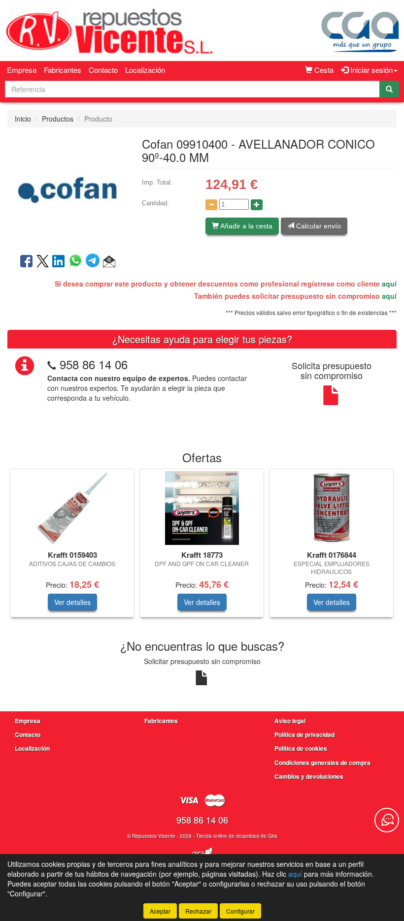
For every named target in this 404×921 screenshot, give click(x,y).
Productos (57, 119)
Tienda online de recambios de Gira (236, 835)
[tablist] (202, 548)
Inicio (23, 119)
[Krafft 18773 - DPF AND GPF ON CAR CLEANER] (201, 508)
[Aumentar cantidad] (257, 204)
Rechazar (198, 911)
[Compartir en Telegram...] (94, 262)
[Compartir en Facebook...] (26, 262)
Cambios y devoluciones (308, 776)
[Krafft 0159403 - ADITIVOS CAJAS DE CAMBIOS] (72, 508)
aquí (389, 283)
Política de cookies (300, 748)
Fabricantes (62, 69)
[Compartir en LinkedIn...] (58, 262)
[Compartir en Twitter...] (42, 262)
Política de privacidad (304, 734)
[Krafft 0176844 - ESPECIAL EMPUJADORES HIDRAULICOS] (331, 508)
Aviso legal (289, 720)
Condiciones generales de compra (322, 762)
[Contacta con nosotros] (386, 820)
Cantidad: (155, 203)
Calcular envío (317, 226)
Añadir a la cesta (245, 226)
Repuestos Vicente (153, 835)
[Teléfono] (51, 364)
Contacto (103, 69)
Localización (145, 69)
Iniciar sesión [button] (370, 69)
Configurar (240, 911)
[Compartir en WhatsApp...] (77, 262)
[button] (109, 262)
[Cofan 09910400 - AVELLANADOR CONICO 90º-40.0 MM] (67, 189)
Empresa (21, 69)
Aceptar (160, 911)
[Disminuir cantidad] (211, 204)
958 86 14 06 (94, 364)
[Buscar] (389, 89)
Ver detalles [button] (72, 602)
